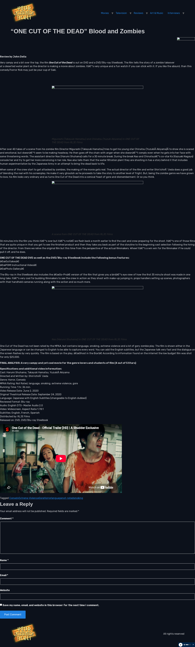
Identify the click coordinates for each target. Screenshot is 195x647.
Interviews (174, 13)
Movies (105, 13)
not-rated (67, 498)
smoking (78, 498)
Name (4, 560)
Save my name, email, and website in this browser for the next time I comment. (51, 605)
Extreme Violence (29, 498)
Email (4, 575)
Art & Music (156, 13)
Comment (6, 518)
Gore (41, 498)
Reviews (138, 13)
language (56, 498)
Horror (47, 498)
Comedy (14, 498)
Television (121, 13)
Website (5, 590)
